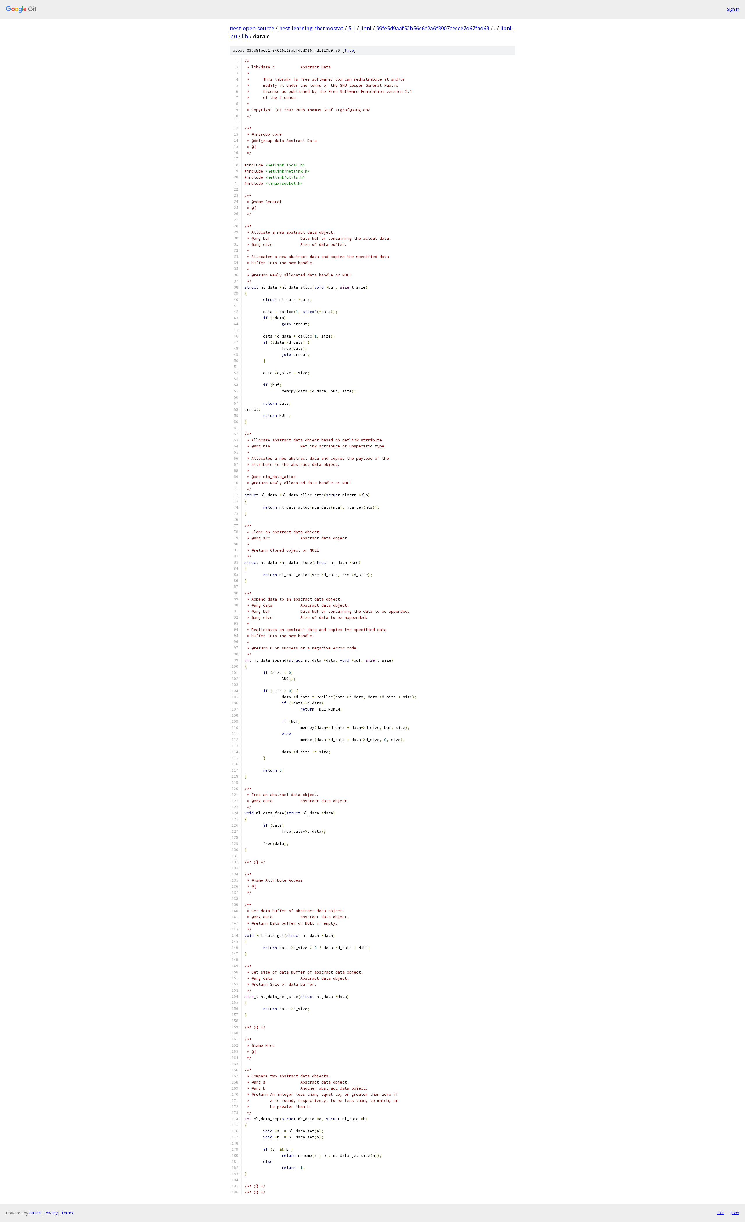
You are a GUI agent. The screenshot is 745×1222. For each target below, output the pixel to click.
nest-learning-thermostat (311, 28)
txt (720, 1212)
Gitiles (35, 1213)
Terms (67, 1213)
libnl (365, 28)
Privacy (51, 1213)
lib (245, 36)
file (349, 50)
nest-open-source (252, 28)
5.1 (351, 28)
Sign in (733, 9)
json (734, 1212)
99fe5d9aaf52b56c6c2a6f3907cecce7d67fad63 (432, 28)
